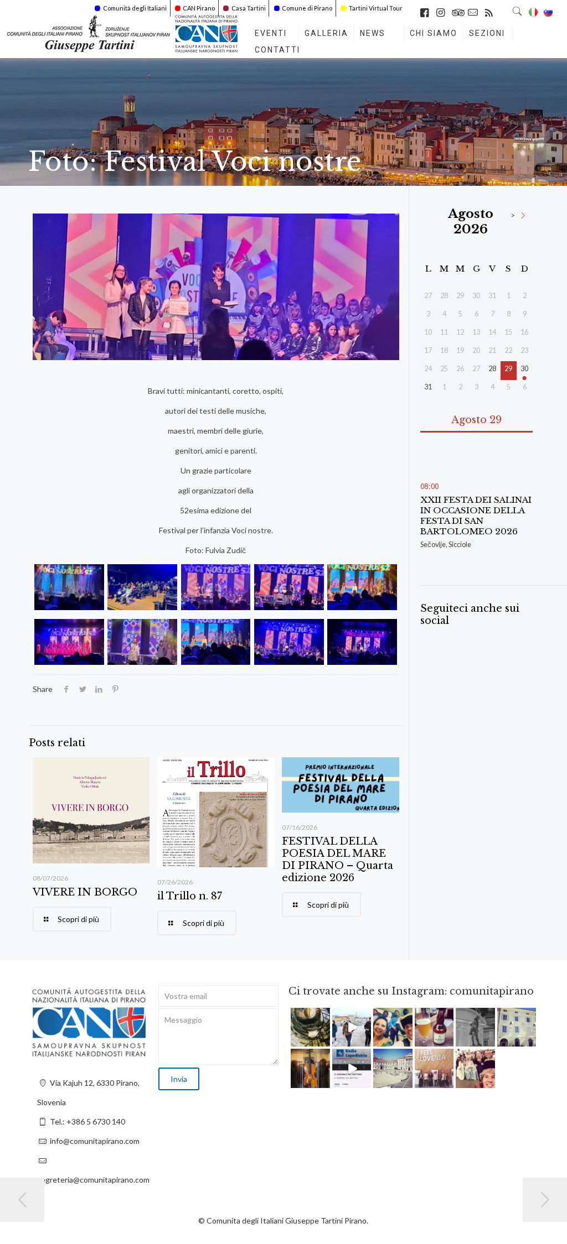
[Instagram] (323, 1040)
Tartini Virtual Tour (376, 8)
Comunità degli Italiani (135, 8)
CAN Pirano (199, 8)
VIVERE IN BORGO (85, 892)
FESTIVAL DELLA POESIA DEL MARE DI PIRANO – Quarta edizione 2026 (337, 859)
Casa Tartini (248, 8)
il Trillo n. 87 (189, 896)
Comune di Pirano (307, 8)
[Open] (310, 1027)
